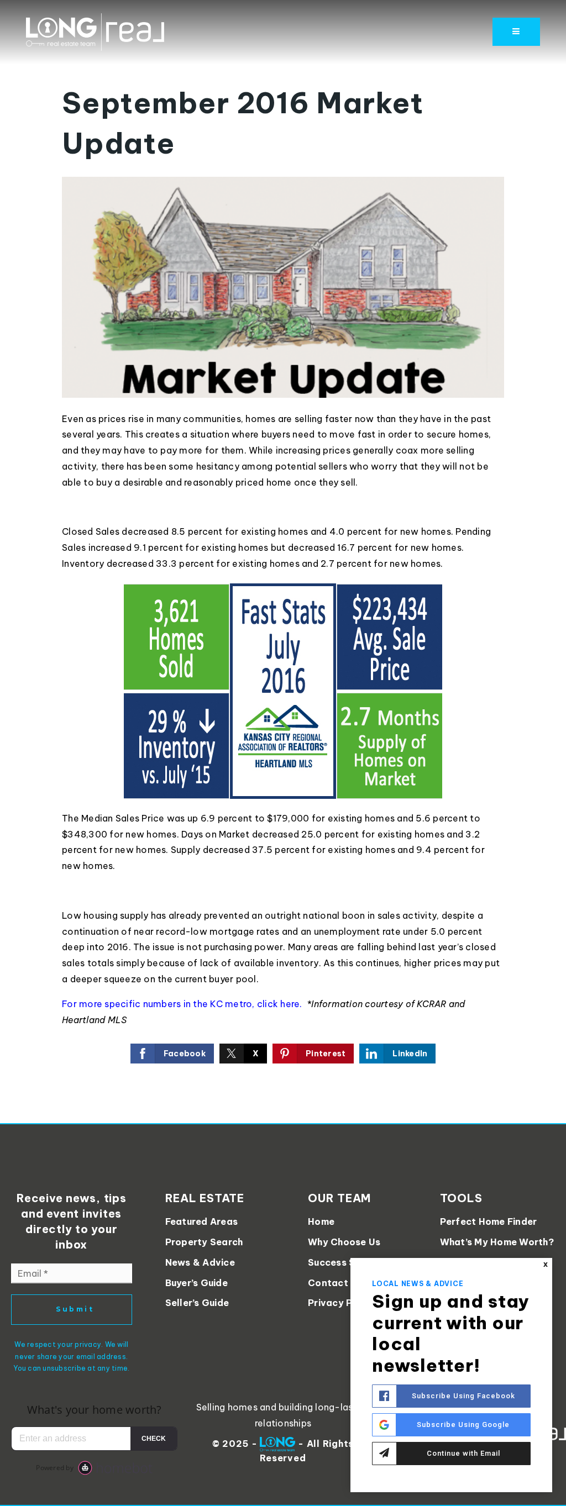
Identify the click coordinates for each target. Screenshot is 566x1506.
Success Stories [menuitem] (345, 1262)
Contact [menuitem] (328, 1282)
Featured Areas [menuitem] (201, 1221)
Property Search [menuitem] (204, 1241)
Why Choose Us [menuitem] (344, 1241)
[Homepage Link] (95, 30)
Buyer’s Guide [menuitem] (196, 1282)
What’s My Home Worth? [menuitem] (497, 1241)
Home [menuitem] (321, 1221)
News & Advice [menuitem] (200, 1262)
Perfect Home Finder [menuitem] (488, 1221)
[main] (283, 561)
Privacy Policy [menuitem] (341, 1302)
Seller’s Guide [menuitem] (197, 1302)
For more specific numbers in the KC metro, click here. (183, 1003)
